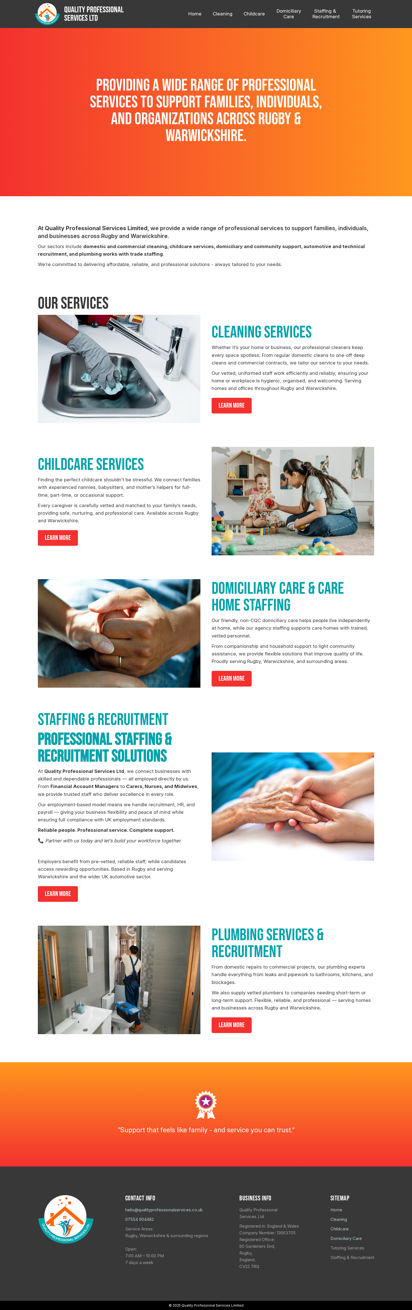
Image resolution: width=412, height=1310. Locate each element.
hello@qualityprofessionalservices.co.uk (164, 1209)
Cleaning (338, 1219)
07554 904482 (139, 1219)
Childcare (339, 1229)
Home (336, 1209)
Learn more (232, 405)
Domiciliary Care (346, 1238)
